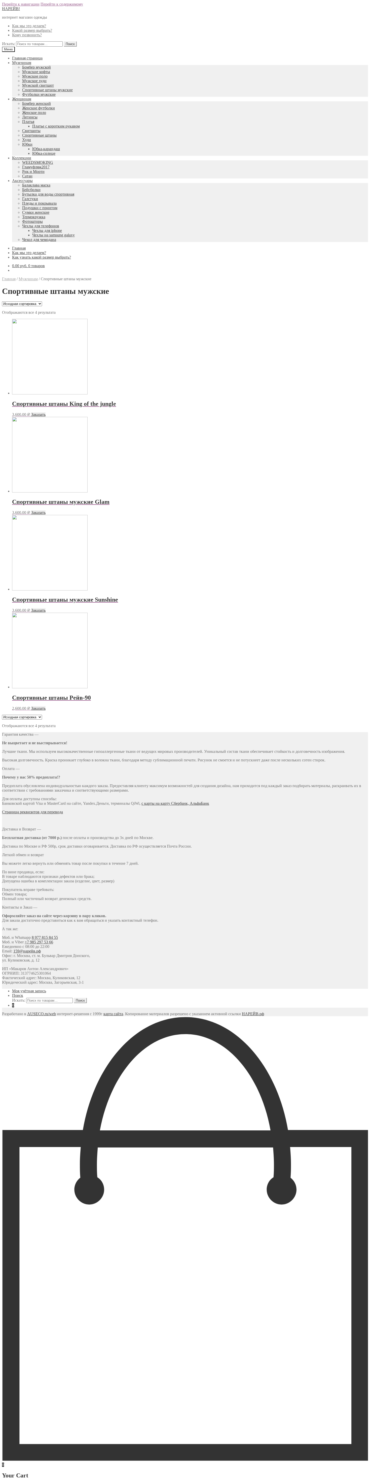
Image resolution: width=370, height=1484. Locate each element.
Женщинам (21, 99)
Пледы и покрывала (39, 203)
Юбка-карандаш (46, 149)
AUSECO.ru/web (41, 1014)
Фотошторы (32, 221)
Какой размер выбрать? (32, 30)
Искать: (8, 44)
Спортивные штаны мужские (47, 90)
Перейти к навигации (21, 4)
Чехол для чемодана (39, 239)
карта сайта (113, 1014)
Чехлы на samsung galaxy (53, 235)
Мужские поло (35, 76)
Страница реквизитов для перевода (32, 812)
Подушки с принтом (39, 208)
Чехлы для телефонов (40, 226)
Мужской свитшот (38, 85)
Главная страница (27, 58)
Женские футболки (38, 108)
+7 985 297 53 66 (39, 942)
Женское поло (34, 112)
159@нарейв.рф (27, 951)
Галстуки (30, 199)
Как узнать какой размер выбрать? (41, 257)
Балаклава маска (36, 185)
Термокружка (33, 217)
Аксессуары (22, 180)
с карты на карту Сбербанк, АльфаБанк (175, 803)
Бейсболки (31, 190)
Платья (28, 121)
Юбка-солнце (43, 153)
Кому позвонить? (27, 35)
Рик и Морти (33, 171)
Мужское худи (34, 81)
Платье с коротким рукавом (56, 126)
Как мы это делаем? (29, 26)
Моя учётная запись (29, 991)
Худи (26, 140)
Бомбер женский (36, 103)
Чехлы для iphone (47, 230)
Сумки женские (35, 212)
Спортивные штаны (39, 135)
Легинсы (30, 117)
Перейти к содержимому (62, 4)
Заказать (38, 414)
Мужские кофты (36, 72)
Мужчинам (21, 62)
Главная (19, 248)
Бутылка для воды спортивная (48, 194)
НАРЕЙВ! (11, 9)
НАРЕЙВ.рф (253, 1014)
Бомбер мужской (36, 67)
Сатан (27, 176)
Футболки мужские (39, 94)
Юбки (27, 144)
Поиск (17, 995)
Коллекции (21, 158)
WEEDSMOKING (37, 162)
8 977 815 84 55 (45, 937)
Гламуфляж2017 (36, 167)
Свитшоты (31, 131)
